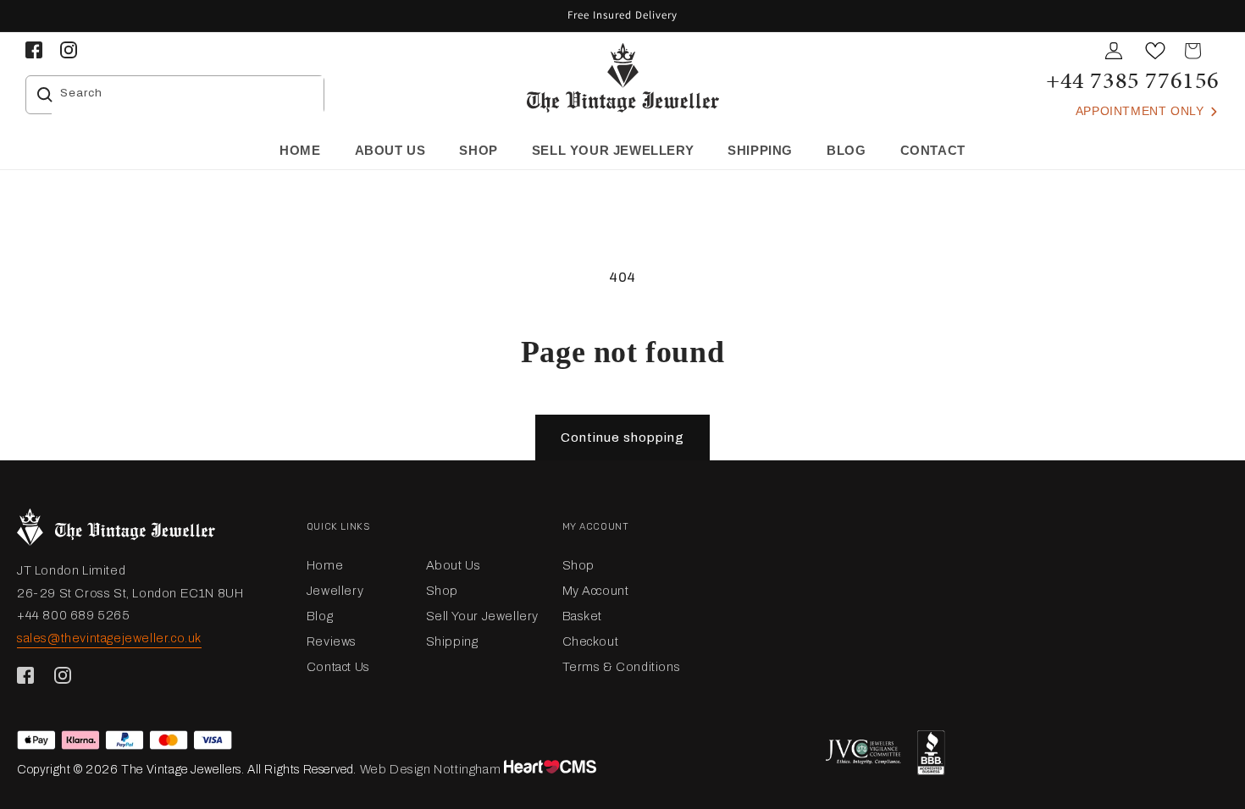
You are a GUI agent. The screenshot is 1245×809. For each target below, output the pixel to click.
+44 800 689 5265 (73, 615)
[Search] (45, 94)
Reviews (332, 641)
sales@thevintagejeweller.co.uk (109, 638)
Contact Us (338, 667)
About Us (453, 565)
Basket (582, 616)
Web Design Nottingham (430, 769)
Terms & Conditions (621, 667)
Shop (442, 590)
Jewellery (335, 590)
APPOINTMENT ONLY (1142, 111)
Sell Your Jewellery (482, 616)
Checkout (590, 641)
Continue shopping (622, 437)
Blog (320, 616)
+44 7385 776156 (1133, 79)
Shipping (452, 641)
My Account (595, 590)
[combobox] (188, 95)
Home (325, 565)
